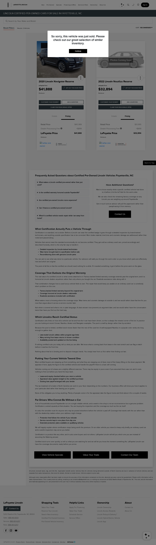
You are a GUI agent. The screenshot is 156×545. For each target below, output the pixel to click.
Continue (78, 51)
